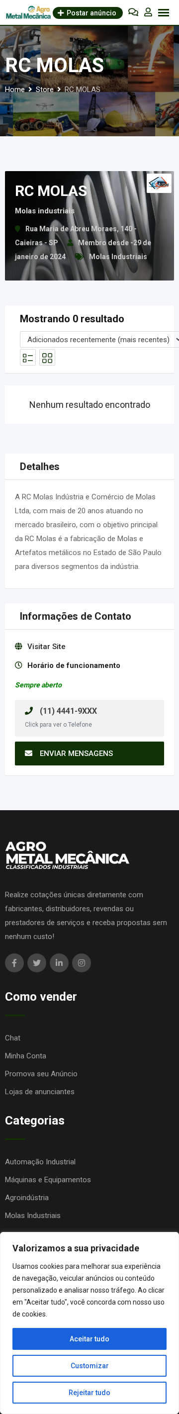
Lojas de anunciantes (40, 1091)
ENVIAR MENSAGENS (76, 753)
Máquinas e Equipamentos (48, 1179)
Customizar (90, 1366)
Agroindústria (27, 1197)
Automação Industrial (40, 1161)
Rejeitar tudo (89, 1393)
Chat (12, 1038)
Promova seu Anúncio (41, 1073)
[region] (89, 1323)
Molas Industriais (118, 257)
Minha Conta (25, 1055)
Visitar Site (46, 646)
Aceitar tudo (89, 1339)
